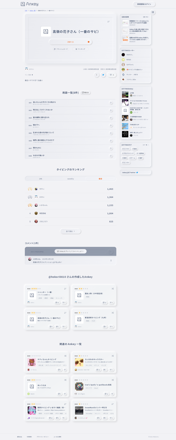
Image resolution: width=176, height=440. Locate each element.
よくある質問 (57, 437)
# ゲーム (132, 158)
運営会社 (19, 437)
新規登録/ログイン (144, 4)
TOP (26, 10)
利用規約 (29, 437)
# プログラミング (128, 153)
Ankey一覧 (32, 10)
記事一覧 (145, 17)
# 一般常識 (140, 153)
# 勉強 (135, 149)
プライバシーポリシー (43, 437)
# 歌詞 (124, 158)
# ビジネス (126, 149)
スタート (70, 42)
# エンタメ (126, 163)
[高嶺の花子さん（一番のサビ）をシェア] (103, 74)
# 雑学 (140, 158)
